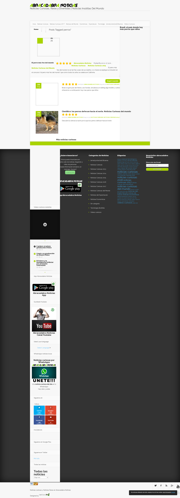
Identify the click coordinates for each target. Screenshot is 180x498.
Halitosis (133, 163)
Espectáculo (93, 24)
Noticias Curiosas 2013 (98, 169)
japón (137, 163)
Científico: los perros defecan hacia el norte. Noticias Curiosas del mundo (96, 111)
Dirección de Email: (153, 162)
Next (45, 272)
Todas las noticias (40, 473)
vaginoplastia (125, 201)
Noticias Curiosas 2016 (98, 182)
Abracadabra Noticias (82, 63)
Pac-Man (134, 198)
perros (119, 199)
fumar (129, 163)
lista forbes (120, 166)
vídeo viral (135, 203)
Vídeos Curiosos (129, 24)
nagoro (119, 168)
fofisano (122, 163)
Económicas (83, 24)
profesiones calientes (126, 199)
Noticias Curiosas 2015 (97, 66)
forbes (126, 163)
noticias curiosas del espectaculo (127, 183)
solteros (133, 199)
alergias (119, 159)
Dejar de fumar (125, 162)
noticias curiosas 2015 (127, 175)
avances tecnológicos (129, 159)
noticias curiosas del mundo (127, 187)
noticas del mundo (126, 168)
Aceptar (173, 492)
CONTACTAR (70, 172)
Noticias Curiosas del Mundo (43, 68)
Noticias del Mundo (72, 24)
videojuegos (131, 201)
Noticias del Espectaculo (99, 195)
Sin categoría (94, 204)
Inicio (34, 24)
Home (36, 29)
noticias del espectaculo (127, 192)
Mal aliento (125, 166)
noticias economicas (131, 195)
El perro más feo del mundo (43, 63)
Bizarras (114, 24)
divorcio (132, 162)
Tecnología (101, 24)
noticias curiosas (127, 171)
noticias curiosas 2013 (124, 174)
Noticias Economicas (97, 199)
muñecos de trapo (133, 166)
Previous (45, 241)
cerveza (119, 160)
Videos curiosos (95, 212)
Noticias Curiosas (42, 24)
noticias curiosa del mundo (128, 169)
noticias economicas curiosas (124, 196)
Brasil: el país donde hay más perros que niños (131, 28)
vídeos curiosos (124, 202)
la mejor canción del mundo (131, 165)
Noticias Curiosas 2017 (57, 24)
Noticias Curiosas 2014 (98, 173)
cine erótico (124, 160)
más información (167, 492)
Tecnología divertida (97, 208)
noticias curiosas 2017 (124, 181)
